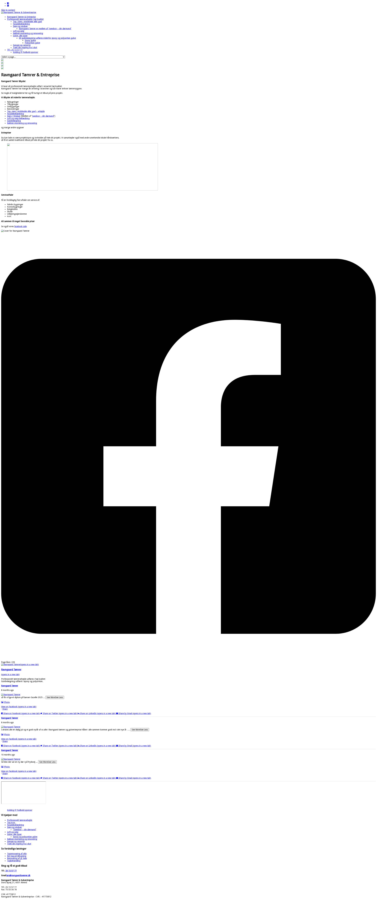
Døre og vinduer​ (20, 26)
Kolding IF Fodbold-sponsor (25, 52)
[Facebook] (8, 3)
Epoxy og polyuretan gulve (25, 836)
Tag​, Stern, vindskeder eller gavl (27, 21)
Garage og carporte (21, 45)
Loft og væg (18, 31)
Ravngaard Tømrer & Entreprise (21, 17)
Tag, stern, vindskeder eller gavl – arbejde (26, 111)
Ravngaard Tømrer (9, 686)
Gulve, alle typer (20, 35)
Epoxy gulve (30, 40)
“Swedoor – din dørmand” (24, 829)
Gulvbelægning (14, 121)
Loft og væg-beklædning (18, 118)
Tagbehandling (13, 860)
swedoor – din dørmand (43, 116)
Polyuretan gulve (32, 43)
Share (5, 709)
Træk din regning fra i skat (25, 47)
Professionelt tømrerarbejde (19, 820)
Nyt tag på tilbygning (16, 856)
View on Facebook (18, 706)
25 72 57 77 (11, 871)
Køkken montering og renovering (22, 123)
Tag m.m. (11, 822)
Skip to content (8, 10)
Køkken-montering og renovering (28, 33)
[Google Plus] (8, 5)
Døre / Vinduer (13, 116)
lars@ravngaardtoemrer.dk (18, 875)
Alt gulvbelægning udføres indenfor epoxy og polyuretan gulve (47, 38)
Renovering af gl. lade (17, 858)
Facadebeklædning (21, 24)
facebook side (20, 226)
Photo (7, 702)
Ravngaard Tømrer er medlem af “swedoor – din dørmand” (45, 28)
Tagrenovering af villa (17, 853)
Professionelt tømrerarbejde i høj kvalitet (25, 19)
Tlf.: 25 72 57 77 (15, 50)
